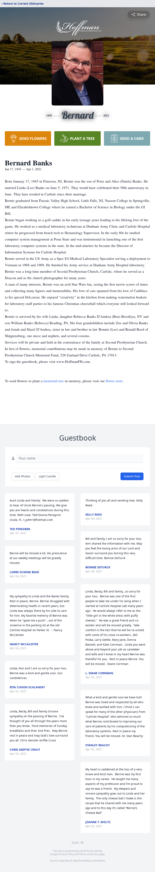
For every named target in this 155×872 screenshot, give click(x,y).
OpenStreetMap (82, 860)
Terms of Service (88, 854)
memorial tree (53, 380)
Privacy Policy (66, 854)
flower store (114, 380)
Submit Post (132, 476)
